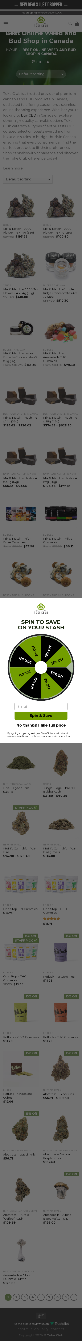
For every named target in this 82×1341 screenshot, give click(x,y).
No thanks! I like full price (41, 725)
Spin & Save (41, 715)
